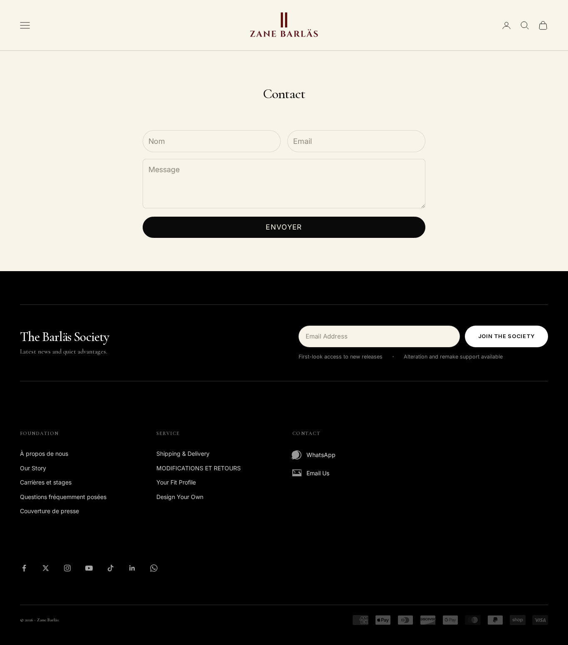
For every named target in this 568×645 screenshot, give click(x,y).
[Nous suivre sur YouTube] (89, 568)
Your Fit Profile (176, 482)
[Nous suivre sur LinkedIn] (132, 568)
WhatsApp (321, 454)
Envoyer (284, 227)
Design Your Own (179, 496)
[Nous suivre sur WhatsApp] (154, 568)
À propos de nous (44, 453)
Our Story (33, 468)
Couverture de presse (49, 510)
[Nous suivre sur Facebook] (24, 568)
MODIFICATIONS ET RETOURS (198, 468)
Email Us (317, 473)
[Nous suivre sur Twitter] (46, 568)
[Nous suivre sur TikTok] (110, 568)
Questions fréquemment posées (63, 496)
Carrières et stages (46, 482)
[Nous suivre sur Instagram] (67, 568)
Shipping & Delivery (183, 453)
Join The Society (506, 336)
